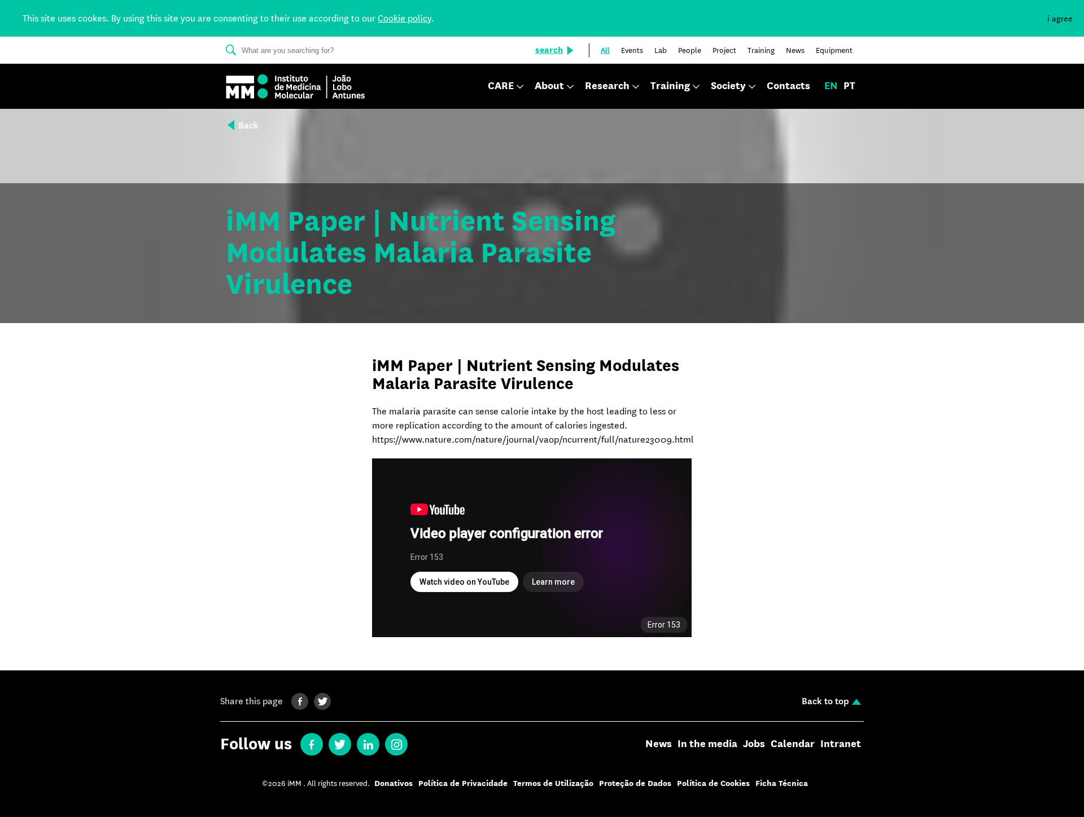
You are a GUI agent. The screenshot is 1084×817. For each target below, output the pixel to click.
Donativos (393, 783)
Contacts (788, 86)
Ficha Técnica (781, 783)
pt (849, 86)
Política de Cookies (713, 783)
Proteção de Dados (635, 783)
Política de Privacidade (463, 783)
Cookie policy (404, 18)
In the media (707, 744)
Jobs (754, 744)
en (831, 86)
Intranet (840, 744)
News (658, 744)
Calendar (793, 744)
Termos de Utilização (553, 783)
